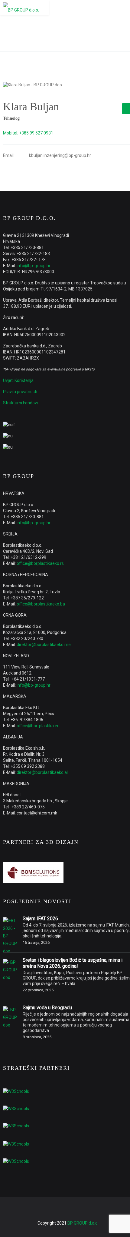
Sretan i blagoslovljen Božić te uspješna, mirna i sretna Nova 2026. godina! (72, 963)
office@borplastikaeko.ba (41, 604)
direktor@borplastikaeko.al (42, 772)
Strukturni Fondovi (20, 402)
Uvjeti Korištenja (18, 380)
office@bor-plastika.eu (38, 725)
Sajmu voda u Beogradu (47, 1007)
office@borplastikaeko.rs (40, 563)
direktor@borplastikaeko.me (44, 644)
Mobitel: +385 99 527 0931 (28, 133)
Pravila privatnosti (20, 391)
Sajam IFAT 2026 (40, 918)
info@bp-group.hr (33, 265)
